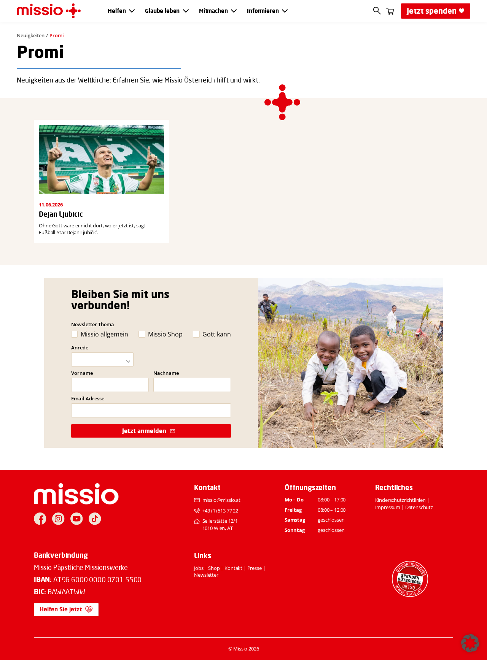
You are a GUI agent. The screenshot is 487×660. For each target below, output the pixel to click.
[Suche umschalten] (377, 11)
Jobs (198, 568)
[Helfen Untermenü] (132, 11)
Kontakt (233, 568)
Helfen (117, 11)
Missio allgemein (104, 334)
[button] (470, 643)
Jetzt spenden (432, 11)
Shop (214, 568)
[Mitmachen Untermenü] (234, 11)
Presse (254, 568)
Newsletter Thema (92, 324)
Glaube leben (162, 11)
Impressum (388, 507)
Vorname (82, 373)
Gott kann (216, 334)
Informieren (263, 11)
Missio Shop (165, 334)
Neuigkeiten (30, 35)
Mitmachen (213, 11)
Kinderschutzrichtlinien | (402, 500)
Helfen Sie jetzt (61, 609)
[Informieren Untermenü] (285, 11)
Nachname (166, 373)
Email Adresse (87, 398)
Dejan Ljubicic (61, 214)
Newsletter (206, 574)
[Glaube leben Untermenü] (186, 11)
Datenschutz (419, 507)
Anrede (79, 347)
